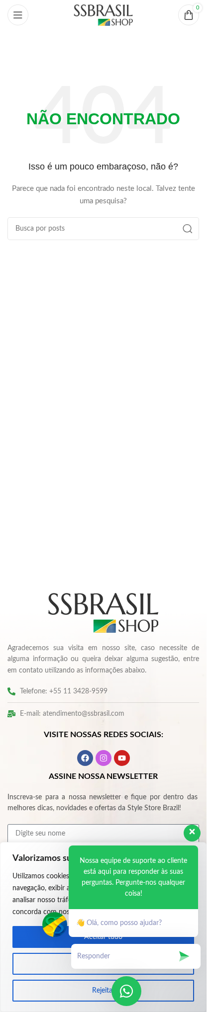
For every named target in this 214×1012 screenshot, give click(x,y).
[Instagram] (103, 758)
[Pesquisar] (187, 228)
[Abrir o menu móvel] (17, 15)
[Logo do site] (103, 14)
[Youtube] (122, 758)
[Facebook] (85, 758)
